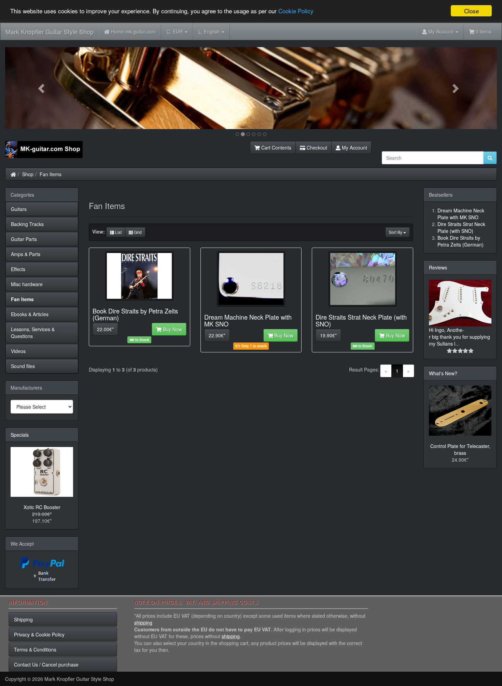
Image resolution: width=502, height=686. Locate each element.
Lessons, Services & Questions (33, 332)
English (209, 31)
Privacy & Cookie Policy (39, 634)
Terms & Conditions (35, 649)
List (118, 232)
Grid (137, 232)
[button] (42, 88)
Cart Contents (275, 147)
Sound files (23, 366)
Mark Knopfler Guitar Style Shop (49, 31)
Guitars (19, 209)
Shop (27, 174)
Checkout (316, 147)
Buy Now (172, 329)
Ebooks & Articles (29, 314)
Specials (20, 434)
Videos (18, 351)
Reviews (438, 267)
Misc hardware (27, 284)
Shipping (23, 619)
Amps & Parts (25, 254)
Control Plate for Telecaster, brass (460, 449)
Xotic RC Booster (42, 507)
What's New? (443, 373)
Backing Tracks (27, 224)
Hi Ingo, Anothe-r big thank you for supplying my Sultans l (459, 336)
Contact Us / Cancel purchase (46, 664)
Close (471, 10)
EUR (175, 31)
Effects (18, 269)
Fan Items (50, 174)
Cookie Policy (295, 11)
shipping (143, 622)
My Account (353, 147)
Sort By (396, 232)
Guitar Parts (24, 239)
